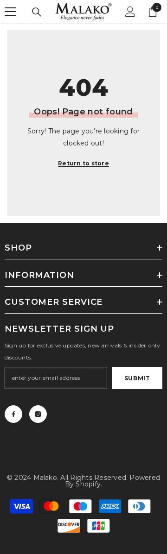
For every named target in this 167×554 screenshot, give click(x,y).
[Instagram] (38, 414)
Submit (137, 378)
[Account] (130, 11)
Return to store (83, 163)
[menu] (10, 11)
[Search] (36, 12)
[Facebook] (13, 414)
